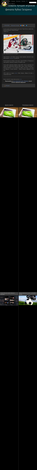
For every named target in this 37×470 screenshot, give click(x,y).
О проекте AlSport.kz (11, 3)
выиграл (16, 73)
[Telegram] (23, 25)
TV (26, 1)
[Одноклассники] (22, 25)
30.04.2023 (6, 25)
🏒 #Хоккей (6, 85)
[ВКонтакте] (20, 25)
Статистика (23, 1)
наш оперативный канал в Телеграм (20, 81)
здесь (21, 79)
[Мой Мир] (26, 25)
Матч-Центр (18, 1)
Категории (13, 1)
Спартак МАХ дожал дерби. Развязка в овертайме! (7, 294)
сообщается (12, 58)
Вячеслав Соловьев (15, 25)
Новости (5, 33)
